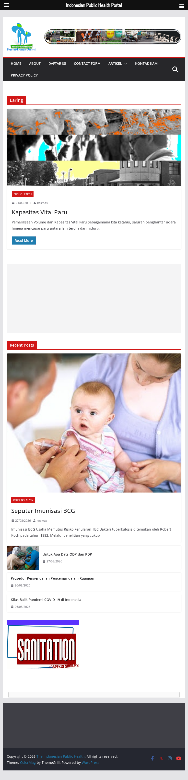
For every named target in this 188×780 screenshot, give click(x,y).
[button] (124, 63)
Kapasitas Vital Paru (39, 212)
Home (16, 63)
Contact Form (87, 63)
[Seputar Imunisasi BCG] (94, 422)
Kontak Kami (147, 63)
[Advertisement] (94, 298)
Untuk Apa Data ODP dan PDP (67, 554)
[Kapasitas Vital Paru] (94, 147)
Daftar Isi (57, 63)
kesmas (42, 203)
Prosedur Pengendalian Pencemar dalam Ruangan (52, 578)
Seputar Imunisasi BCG (43, 511)
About (35, 63)
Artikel (115, 63)
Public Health (23, 194)
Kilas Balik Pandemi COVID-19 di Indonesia (46, 599)
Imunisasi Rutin (23, 500)
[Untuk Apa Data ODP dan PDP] (23, 558)
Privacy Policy (24, 75)
